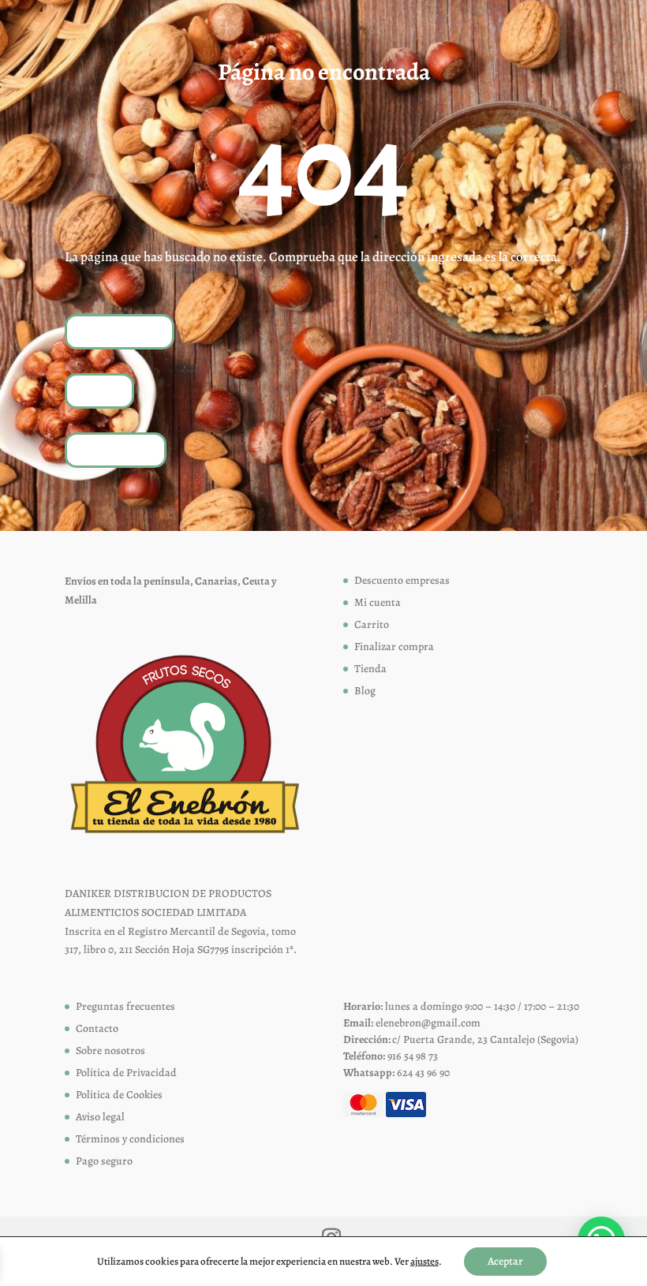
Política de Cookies (119, 1094)
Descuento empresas (402, 580)
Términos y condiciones (130, 1138)
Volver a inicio (119, 331)
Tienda (99, 390)
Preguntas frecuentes (125, 1006)
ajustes (424, 1261)
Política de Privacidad (126, 1072)
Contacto (97, 1028)
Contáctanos (115, 449)
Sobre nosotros (110, 1050)
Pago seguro (104, 1160)
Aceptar (505, 1261)
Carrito (371, 624)
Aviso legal (100, 1116)
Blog (365, 690)
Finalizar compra (394, 646)
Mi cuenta (377, 602)
